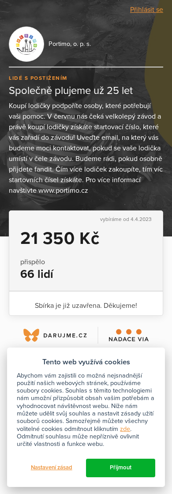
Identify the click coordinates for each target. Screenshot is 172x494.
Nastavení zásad (51, 467)
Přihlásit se (146, 9)
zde (125, 429)
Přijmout (120, 467)
